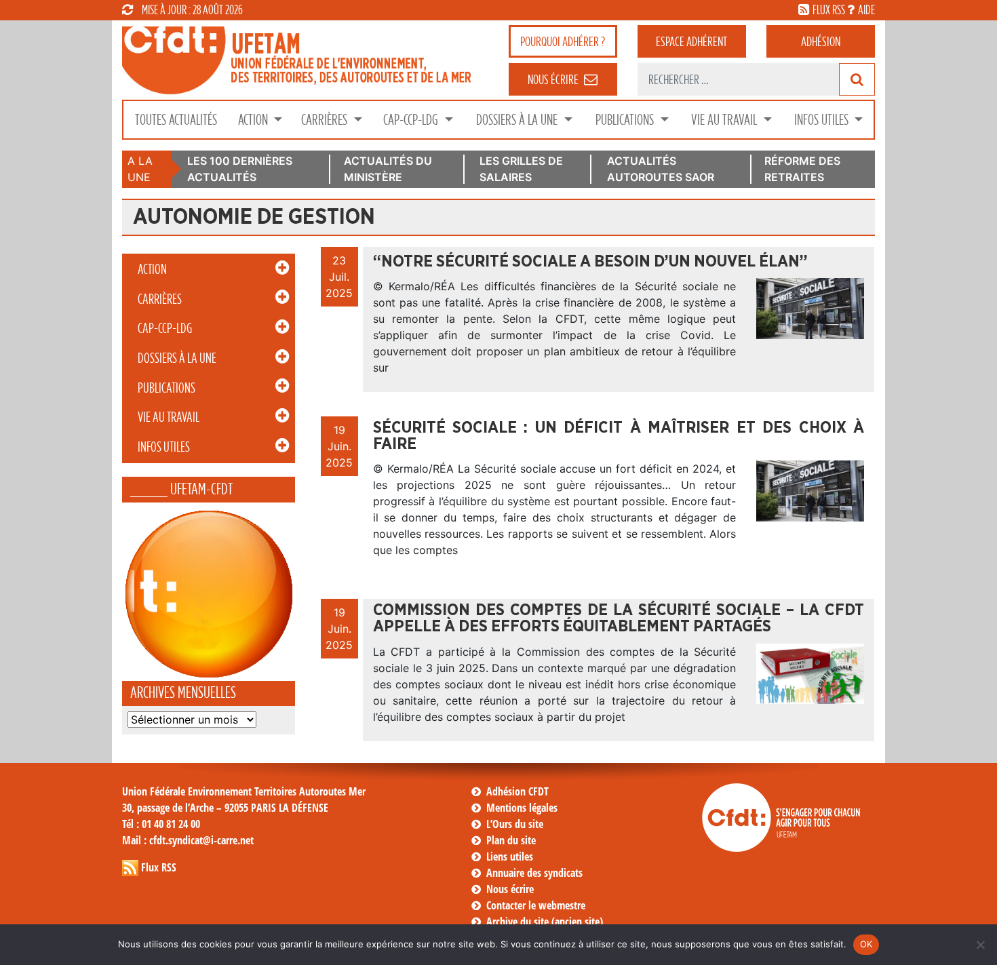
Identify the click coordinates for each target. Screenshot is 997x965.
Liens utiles (509, 856)
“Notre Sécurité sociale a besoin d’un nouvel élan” (590, 262)
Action (254, 119)
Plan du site (511, 840)
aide (866, 9)
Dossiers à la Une (518, 119)
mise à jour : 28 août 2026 (192, 9)
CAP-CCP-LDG (412, 119)
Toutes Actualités (176, 119)
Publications (626, 119)
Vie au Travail (725, 119)
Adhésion (820, 41)
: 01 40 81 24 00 (161, 823)
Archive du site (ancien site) (544, 921)
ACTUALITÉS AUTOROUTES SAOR (660, 169)
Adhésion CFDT (517, 791)
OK (866, 944)
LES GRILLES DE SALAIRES (521, 169)
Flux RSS (158, 867)
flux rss (829, 9)
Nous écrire (510, 889)
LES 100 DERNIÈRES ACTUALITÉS (239, 169)
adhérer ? (562, 41)
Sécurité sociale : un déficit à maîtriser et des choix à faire (618, 436)
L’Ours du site (514, 823)
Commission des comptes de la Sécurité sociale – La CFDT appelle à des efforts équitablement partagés (618, 618)
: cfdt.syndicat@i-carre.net (188, 840)
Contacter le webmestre (535, 905)
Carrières (325, 119)
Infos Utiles (822, 119)
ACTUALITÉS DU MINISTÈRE (388, 169)
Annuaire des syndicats (534, 872)
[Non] (980, 944)
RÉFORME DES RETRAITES (802, 169)
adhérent (691, 41)
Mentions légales (522, 807)
